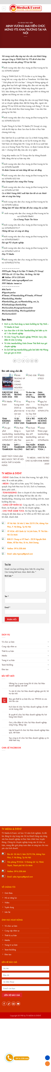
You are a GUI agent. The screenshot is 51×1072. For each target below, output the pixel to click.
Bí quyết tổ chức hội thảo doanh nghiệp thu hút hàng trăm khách (28, 715)
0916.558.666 (22, 1058)
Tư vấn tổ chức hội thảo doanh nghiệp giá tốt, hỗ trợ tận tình (29, 692)
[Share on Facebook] (19, 361)
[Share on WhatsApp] (15, 361)
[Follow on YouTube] (18, 1004)
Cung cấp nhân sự (9, 646)
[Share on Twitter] (23, 361)
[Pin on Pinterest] (32, 361)
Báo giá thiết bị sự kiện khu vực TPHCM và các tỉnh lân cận (28, 700)
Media (4, 655)
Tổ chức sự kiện (8, 641)
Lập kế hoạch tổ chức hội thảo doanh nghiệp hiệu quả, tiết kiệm (29, 731)
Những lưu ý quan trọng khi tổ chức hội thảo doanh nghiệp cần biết (27, 684)
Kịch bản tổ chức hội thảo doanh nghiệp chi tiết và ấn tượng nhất (28, 707)
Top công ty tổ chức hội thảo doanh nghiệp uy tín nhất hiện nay (29, 739)
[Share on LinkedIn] (36, 361)
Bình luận (9, 575)
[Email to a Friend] (28, 361)
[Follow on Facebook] (4, 1004)
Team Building (7, 664)
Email (7, 607)
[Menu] (4, 8)
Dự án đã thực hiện (25, 22)
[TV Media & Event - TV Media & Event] (25, 8)
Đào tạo (5, 669)
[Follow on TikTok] (9, 1004)
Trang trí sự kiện (8, 660)
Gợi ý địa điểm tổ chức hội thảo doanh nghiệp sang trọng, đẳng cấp (28, 723)
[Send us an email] (13, 1004)
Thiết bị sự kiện (8, 651)
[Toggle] (48, 641)
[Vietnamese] (33, 2)
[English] (30, 2)
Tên (7, 596)
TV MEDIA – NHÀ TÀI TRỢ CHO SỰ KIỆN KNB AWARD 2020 (37, 460)
